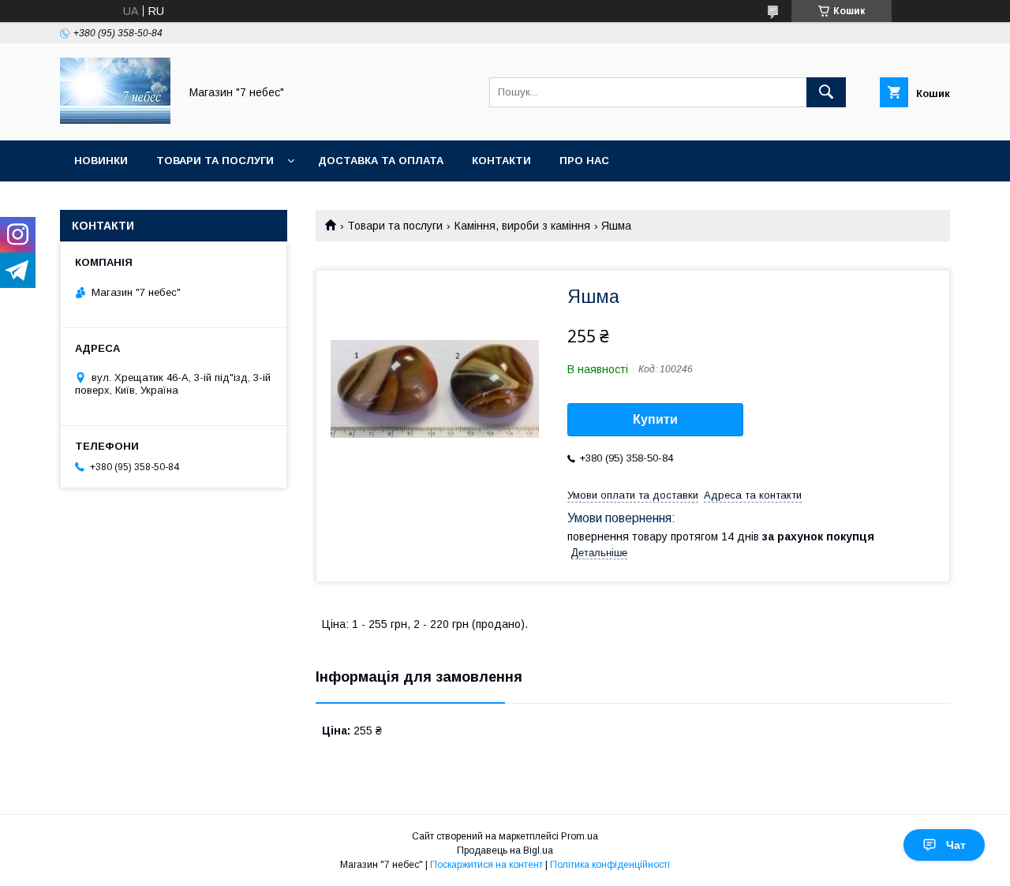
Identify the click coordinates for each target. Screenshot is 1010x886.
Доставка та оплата (380, 160)
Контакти (501, 160)
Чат (956, 845)
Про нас (584, 160)
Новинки (101, 160)
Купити (655, 419)
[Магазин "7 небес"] (115, 120)
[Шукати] (826, 92)
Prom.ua (579, 836)
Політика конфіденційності (610, 864)
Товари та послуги (215, 160)
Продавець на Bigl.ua (505, 850)
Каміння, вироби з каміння (522, 225)
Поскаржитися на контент (486, 864)
